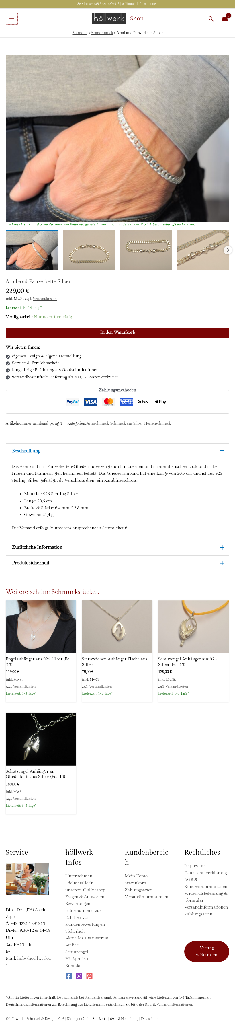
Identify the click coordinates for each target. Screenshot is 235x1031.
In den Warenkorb (117, 332)
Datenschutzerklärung (205, 872)
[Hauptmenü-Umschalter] (12, 19)
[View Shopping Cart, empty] (224, 19)
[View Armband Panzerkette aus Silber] (32, 250)
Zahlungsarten (139, 890)
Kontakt (73, 965)
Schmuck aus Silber (126, 423)
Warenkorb (135, 883)
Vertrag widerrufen (206, 951)
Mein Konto (136, 876)
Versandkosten (45, 299)
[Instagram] (79, 975)
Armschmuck (102, 33)
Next (228, 250)
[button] (211, 18)
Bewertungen (77, 903)
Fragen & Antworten (84, 896)
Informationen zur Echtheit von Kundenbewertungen (85, 917)
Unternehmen (78, 876)
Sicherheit (75, 931)
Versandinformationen (146, 896)
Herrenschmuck (157, 423)
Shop (136, 18)
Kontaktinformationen (141, 4)
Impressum (195, 865)
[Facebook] (68, 975)
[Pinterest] (89, 975)
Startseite (80, 33)
